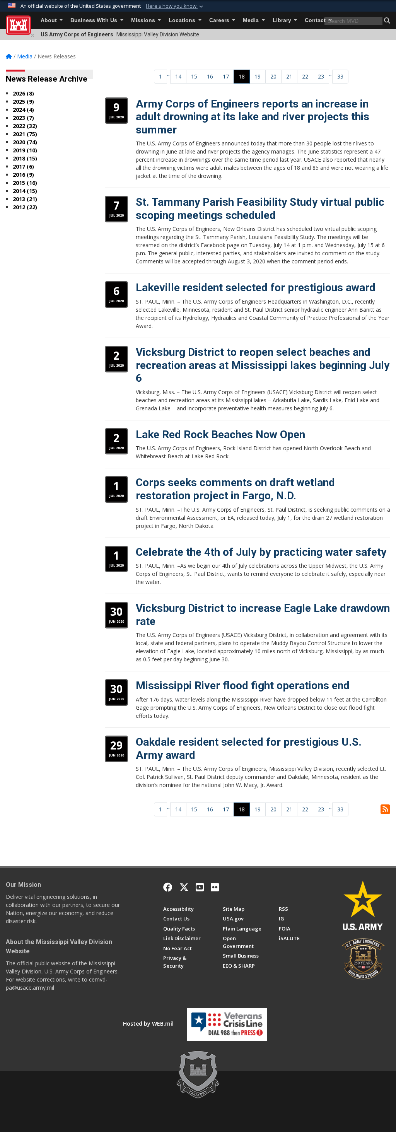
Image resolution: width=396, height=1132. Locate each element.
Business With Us (94, 20)
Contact (316, 20)
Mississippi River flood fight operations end (243, 685)
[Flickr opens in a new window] (215, 887)
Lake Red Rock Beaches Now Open (220, 434)
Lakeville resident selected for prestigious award (256, 287)
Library (283, 20)
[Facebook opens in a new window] (167, 887)
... (169, 73)
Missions (144, 20)
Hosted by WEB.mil (148, 1023)
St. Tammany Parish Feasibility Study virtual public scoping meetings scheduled (260, 209)
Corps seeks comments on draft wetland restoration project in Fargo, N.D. (235, 489)
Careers (220, 20)
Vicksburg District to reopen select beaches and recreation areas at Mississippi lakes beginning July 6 (262, 365)
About (49, 20)
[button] (175, 6)
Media (251, 20)
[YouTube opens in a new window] (200, 887)
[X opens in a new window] (184, 887)
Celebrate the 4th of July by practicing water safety (261, 552)
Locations (183, 20)
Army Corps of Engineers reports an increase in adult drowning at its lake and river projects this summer (252, 116)
